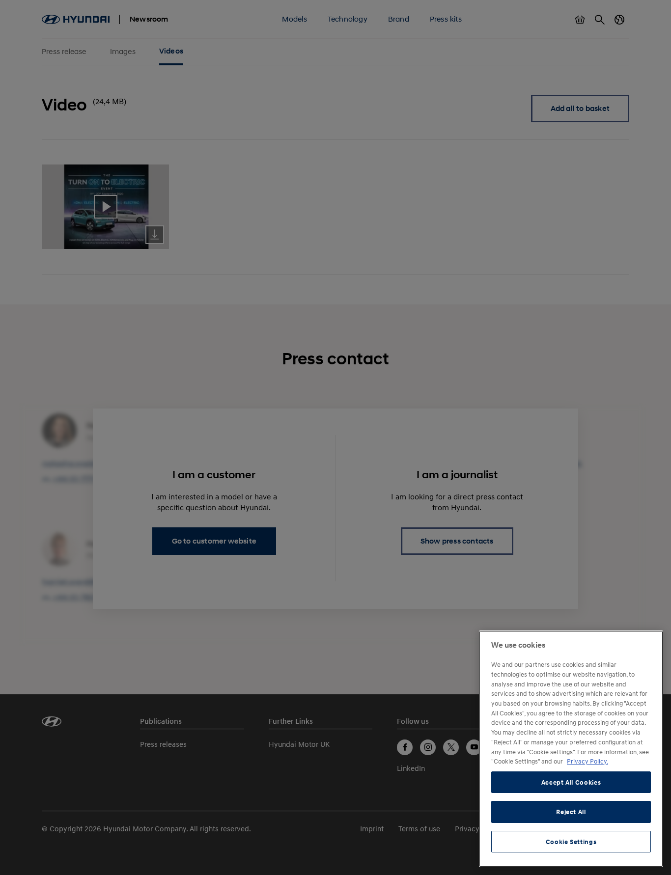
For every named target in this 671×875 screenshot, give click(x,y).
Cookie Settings (571, 842)
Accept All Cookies (571, 782)
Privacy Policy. (587, 761)
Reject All (571, 812)
